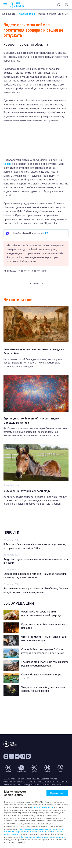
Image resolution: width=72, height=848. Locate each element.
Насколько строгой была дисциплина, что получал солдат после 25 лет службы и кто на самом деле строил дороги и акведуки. (32, 363)
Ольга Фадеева (11, 485)
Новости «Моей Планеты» (53, 13)
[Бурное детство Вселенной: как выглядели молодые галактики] (36, 393)
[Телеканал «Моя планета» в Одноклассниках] (11, 756)
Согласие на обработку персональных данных (43, 837)
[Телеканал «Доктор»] (34, 769)
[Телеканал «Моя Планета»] (17, 5)
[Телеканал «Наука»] (8, 769)
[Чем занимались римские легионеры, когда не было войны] (36, 324)
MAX (45, 233)
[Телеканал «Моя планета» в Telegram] (22, 756)
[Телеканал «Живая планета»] (21, 769)
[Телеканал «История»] (47, 769)
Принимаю (57, 793)
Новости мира (27, 13)
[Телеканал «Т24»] (60, 769)
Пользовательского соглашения (35, 829)
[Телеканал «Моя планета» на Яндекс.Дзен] (5, 756)
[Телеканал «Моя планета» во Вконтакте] (17, 756)
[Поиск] (59, 4)
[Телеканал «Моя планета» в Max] (28, 756)
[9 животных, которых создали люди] (36, 462)
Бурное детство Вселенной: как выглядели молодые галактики (31, 420)
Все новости (8, 13)
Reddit (7, 163)
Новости (11, 532)
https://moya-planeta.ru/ (42, 807)
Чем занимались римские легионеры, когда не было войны (33, 351)
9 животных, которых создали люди (27, 491)
